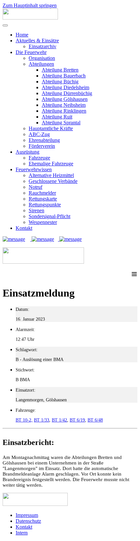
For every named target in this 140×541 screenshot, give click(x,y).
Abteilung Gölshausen (65, 99)
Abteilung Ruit (57, 116)
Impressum (27, 515)
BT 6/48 (95, 420)
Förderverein (42, 146)
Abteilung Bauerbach (64, 75)
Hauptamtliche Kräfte (51, 128)
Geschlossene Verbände (53, 181)
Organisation (42, 58)
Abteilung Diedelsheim (65, 87)
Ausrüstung (27, 152)
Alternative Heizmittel (51, 175)
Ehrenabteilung (44, 140)
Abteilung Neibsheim (64, 105)
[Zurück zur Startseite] (30, 18)
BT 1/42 (59, 420)
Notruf (35, 187)
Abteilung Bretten (60, 70)
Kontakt (24, 228)
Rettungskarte (43, 198)
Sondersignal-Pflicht (49, 216)
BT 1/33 (41, 420)
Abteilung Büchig (60, 81)
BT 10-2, (24, 420)
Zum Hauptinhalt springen (30, 5)
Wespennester (43, 222)
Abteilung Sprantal (61, 122)
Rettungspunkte (45, 204)
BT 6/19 (77, 420)
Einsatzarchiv (42, 46)
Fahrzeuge (39, 157)
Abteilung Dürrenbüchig (67, 93)
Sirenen (36, 210)
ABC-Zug (39, 134)
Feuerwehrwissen (34, 169)
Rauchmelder (42, 193)
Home (22, 34)
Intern (22, 532)
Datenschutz (28, 521)
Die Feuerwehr (31, 52)
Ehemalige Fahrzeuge (51, 163)
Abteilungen (41, 64)
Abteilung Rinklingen (64, 111)
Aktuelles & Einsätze (37, 40)
